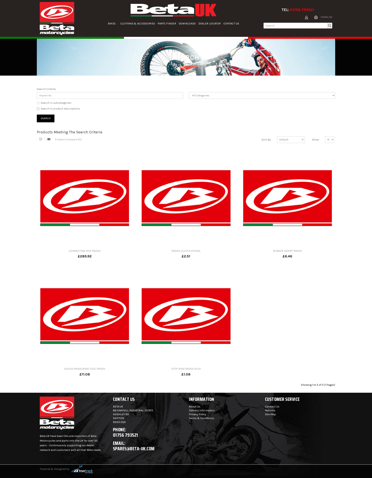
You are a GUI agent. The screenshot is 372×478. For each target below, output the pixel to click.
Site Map (270, 414)
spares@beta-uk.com (134, 448)
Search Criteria (46, 89)
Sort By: (266, 139)
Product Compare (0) (68, 139)
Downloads (187, 23)
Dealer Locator (209, 23)
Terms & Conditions (201, 418)
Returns (270, 410)
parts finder (167, 23)
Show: (315, 139)
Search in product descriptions (60, 108)
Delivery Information (202, 410)
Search (189, 65)
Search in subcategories (56, 102)
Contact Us (231, 23)
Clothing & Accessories (137, 23)
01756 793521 (302, 10)
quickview (97, 253)
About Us (194, 406)
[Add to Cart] (72, 253)
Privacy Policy (197, 414)
